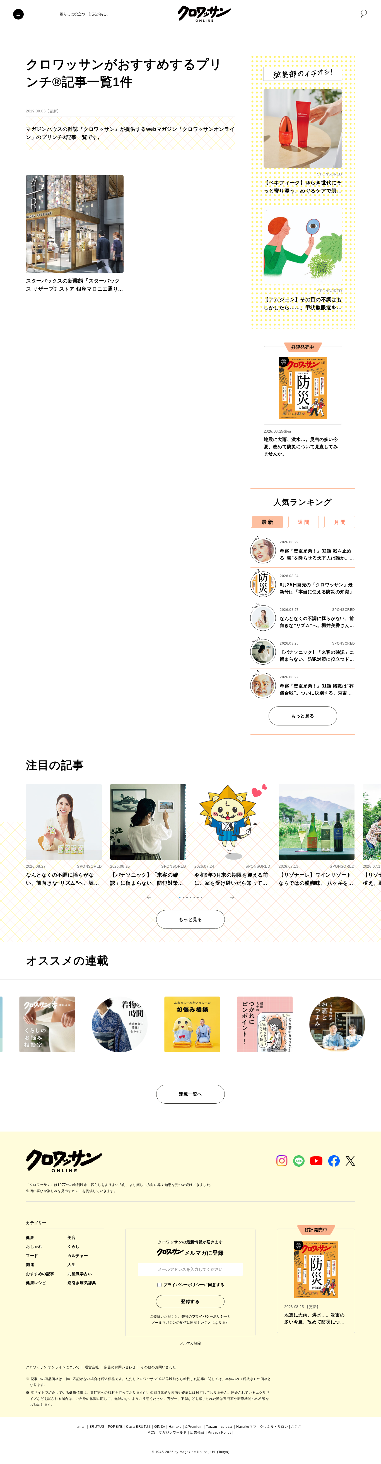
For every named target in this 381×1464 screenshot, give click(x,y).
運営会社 (92, 1367)
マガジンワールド (173, 1432)
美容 (71, 1237)
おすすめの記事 (40, 1274)
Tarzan (211, 1427)
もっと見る (302, 715)
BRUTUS (97, 1427)
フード (32, 1255)
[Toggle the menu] (18, 14)
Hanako (175, 1427)
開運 (30, 1264)
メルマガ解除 (190, 1343)
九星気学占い (79, 1274)
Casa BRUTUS (138, 1427)
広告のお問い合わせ (120, 1367)
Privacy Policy (219, 1432)
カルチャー (77, 1255)
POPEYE (115, 1427)
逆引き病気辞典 (81, 1282)
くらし (73, 1246)
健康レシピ (36, 1282)
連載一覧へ (190, 1094)
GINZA (159, 1427)
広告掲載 (197, 1432)
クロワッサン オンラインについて (53, 1367)
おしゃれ (34, 1246)
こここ (296, 1427)
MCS (152, 1432)
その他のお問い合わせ (158, 1367)
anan (81, 1427)
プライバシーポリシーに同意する (193, 1284)
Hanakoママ (246, 1427)
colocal (227, 1427)
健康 (30, 1237)
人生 (71, 1264)
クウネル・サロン (274, 1427)
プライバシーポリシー (209, 1316)
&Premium (193, 1427)
